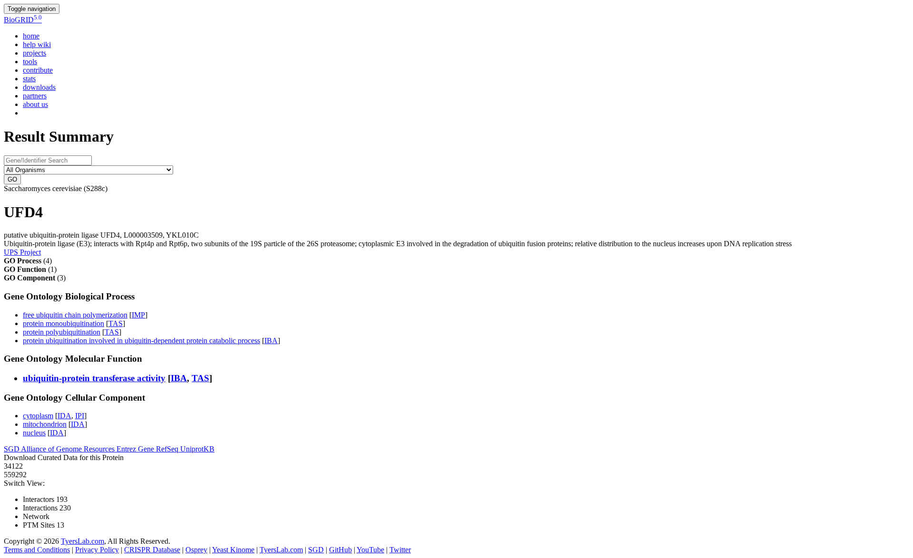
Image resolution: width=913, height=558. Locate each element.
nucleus (34, 433)
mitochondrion (45, 424)
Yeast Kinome (233, 550)
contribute (38, 70)
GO (12, 179)
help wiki (37, 44)
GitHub (340, 550)
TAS (115, 323)
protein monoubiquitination (63, 323)
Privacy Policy (97, 550)
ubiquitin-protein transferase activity (94, 378)
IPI (79, 416)
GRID (23, 20)
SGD (12, 449)
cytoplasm (38, 416)
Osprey (196, 550)
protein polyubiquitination (61, 332)
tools (30, 62)
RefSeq (168, 449)
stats (29, 79)
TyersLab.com (82, 541)
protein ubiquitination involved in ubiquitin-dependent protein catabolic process (141, 341)
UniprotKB (197, 449)
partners (35, 96)
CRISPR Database (152, 550)
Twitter (400, 550)
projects (34, 53)
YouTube (370, 550)
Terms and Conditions (37, 550)
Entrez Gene (136, 449)
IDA (64, 416)
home (31, 36)
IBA (271, 341)
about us (35, 104)
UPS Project (22, 252)
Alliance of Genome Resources (69, 449)
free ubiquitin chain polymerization (75, 315)
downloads (39, 87)
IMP (138, 315)
